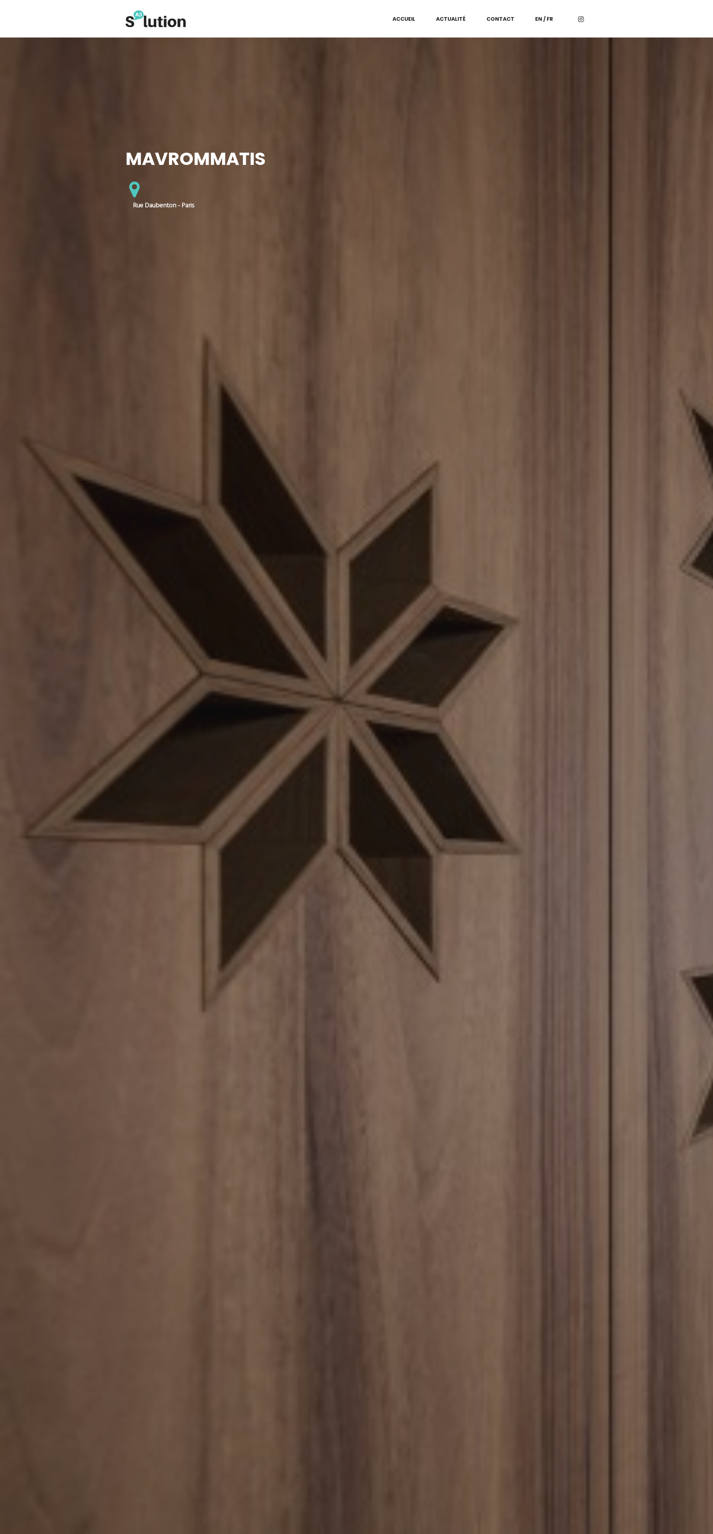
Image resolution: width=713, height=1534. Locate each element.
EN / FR (544, 19)
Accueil (404, 19)
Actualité (451, 19)
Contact (500, 19)
